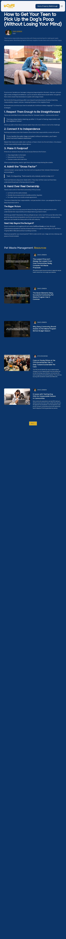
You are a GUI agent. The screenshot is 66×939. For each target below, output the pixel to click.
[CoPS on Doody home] (15, 6)
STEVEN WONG (42, 356)
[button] (62, 6)
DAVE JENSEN (17, 31)
